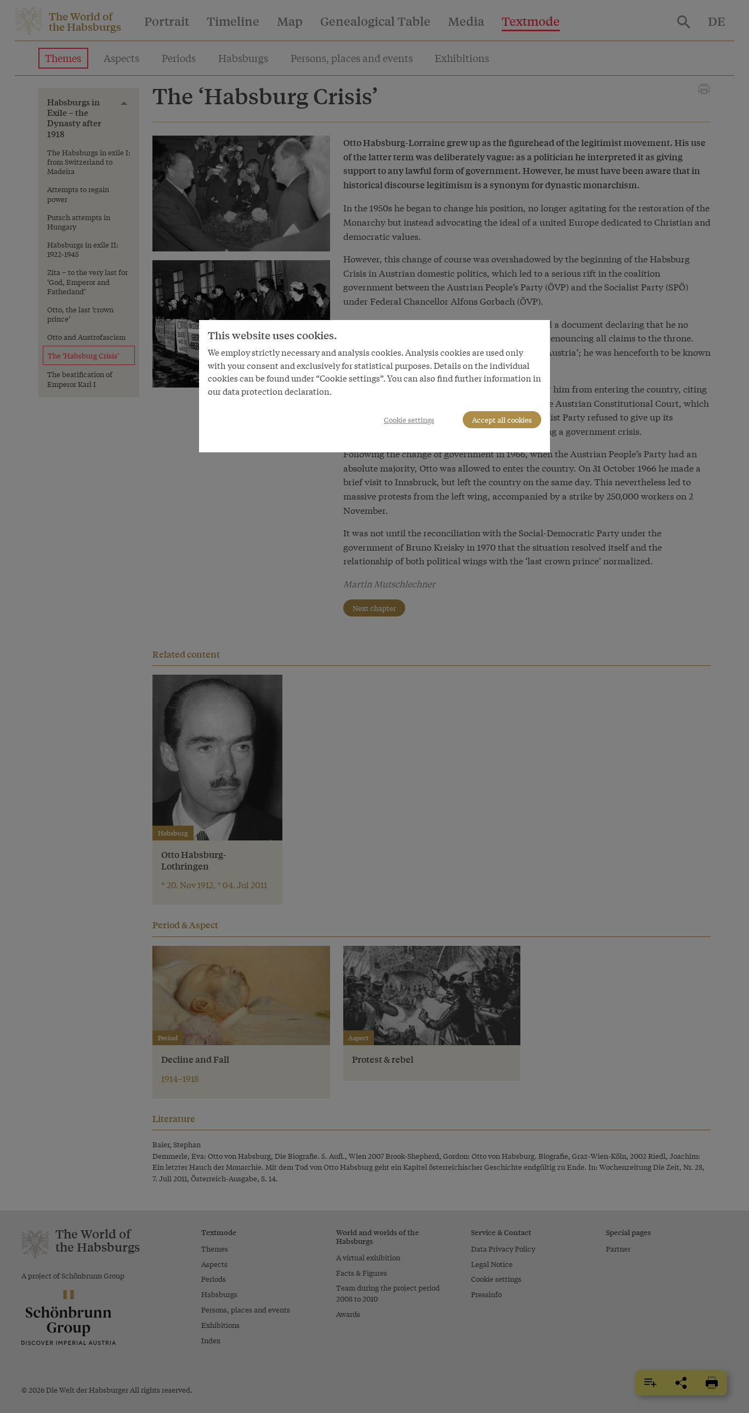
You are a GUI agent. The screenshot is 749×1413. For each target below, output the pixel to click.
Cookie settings (409, 419)
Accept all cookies (502, 419)
